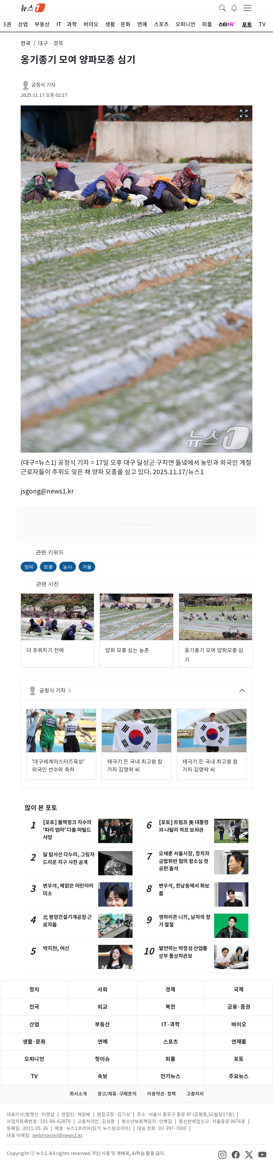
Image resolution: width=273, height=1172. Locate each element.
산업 (34, 1024)
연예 (103, 1041)
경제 (170, 989)
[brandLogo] (33, 7)
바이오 (238, 1024)
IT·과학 (170, 1024)
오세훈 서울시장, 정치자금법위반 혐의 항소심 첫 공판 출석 (184, 861)
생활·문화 (34, 1041)
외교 (103, 1006)
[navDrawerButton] (247, 7)
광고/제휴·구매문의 (117, 1094)
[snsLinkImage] (222, 1154)
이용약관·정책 (161, 1094)
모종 (48, 566)
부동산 (102, 1024)
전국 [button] (26, 43)
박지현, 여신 (56, 948)
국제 (239, 989)
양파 (29, 566)
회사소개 (78, 1094)
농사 (67, 566)
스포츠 (170, 1041)
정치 (34, 989)
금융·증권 (238, 1006)
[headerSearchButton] (222, 7)
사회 (103, 989)
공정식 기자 (43, 85)
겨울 (87, 566)
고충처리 (195, 1094)
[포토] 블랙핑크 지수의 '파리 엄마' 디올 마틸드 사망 (67, 830)
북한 (170, 1006)
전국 (34, 1006)
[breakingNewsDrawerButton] (234, 7)
